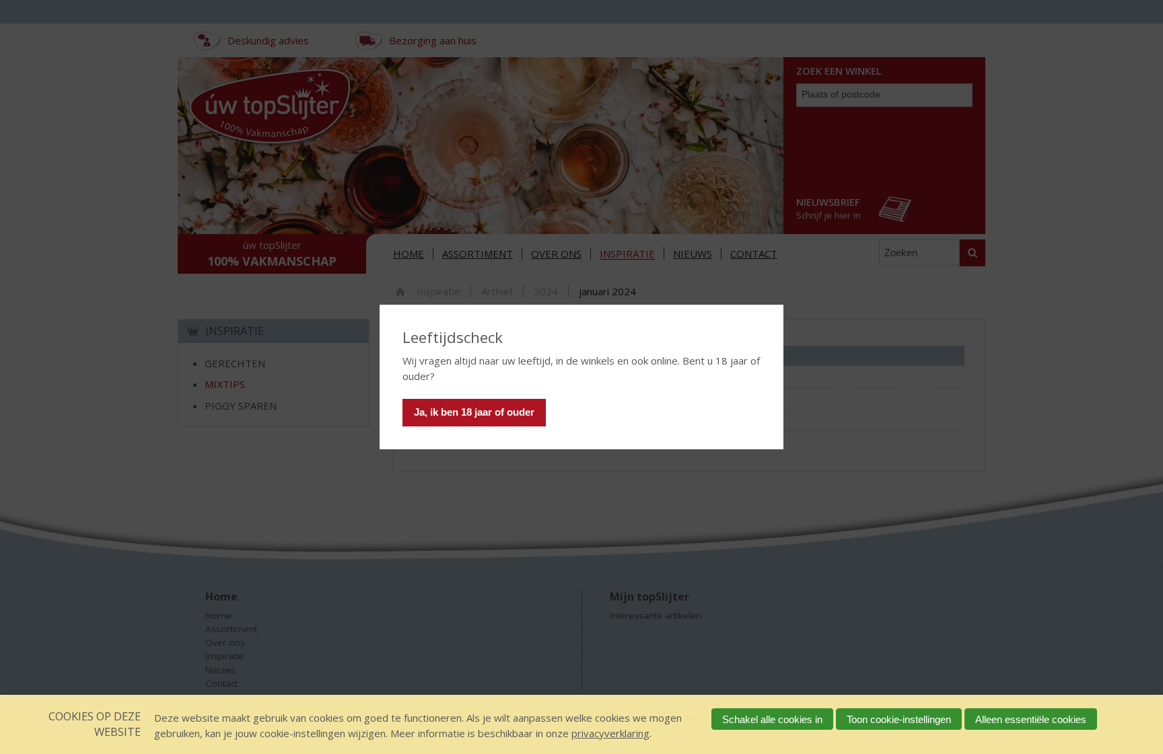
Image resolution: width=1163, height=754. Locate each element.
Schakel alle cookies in (772, 719)
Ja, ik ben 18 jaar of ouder (474, 412)
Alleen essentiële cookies (1030, 719)
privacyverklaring (610, 733)
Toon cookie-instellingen (899, 719)
